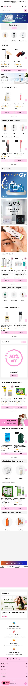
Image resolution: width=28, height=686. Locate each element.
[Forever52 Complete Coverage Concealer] (7, 54)
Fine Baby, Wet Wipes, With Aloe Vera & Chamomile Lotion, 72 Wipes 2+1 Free (20, 400)
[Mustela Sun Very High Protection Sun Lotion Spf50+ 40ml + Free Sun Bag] (7, 391)
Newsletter (4, 676)
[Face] (5, 128)
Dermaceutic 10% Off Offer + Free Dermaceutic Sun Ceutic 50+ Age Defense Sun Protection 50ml (7, 272)
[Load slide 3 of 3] (14, 22)
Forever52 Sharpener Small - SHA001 (20, 62)
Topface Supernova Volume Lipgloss (20, 104)
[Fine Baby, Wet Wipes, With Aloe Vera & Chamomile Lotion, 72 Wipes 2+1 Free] (20, 391)
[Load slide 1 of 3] (10, 22)
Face (5, 133)
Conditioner (20, 530)
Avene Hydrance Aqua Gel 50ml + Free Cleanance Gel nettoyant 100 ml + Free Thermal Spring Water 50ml (20, 272)
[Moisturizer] (14, 295)
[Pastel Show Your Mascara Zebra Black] (7, 146)
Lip (23, 133)
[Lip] (23, 128)
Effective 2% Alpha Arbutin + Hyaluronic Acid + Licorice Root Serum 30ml (7, 325)
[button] (1, 6)
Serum (22, 300)
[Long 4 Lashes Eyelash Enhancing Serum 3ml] (7, 96)
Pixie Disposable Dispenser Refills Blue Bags (7, 446)
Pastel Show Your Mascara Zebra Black (6, 154)
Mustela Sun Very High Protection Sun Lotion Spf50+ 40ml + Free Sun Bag (7, 400)
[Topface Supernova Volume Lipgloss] (20, 96)
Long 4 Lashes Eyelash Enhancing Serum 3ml (6, 104)
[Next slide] (25, 1)
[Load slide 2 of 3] (12, 22)
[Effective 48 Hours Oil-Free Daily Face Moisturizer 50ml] (20, 316)
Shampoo (7, 530)
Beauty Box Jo (4, 663)
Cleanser (5, 300)
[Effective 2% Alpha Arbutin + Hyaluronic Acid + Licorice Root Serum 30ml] (7, 316)
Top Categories (4, 666)
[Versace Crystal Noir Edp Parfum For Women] (20, 543)
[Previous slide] (2, 1)
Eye (14, 133)
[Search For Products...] (25, 10)
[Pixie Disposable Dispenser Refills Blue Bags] (7, 438)
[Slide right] (15, 28)
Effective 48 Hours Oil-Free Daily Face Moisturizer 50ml (20, 324)
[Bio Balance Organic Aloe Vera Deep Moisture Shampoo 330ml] (20, 491)
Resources (3, 673)
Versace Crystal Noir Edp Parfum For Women (20, 551)
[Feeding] (20, 470)
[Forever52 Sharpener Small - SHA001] (20, 54)
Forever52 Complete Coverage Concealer (5, 62)
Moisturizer (14, 300)
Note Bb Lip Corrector (19, 153)
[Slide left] (13, 28)
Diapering (7, 478)
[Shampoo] (7, 522)
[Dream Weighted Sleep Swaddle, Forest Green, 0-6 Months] (20, 438)
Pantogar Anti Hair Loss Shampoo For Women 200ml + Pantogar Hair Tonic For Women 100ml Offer (7, 500)
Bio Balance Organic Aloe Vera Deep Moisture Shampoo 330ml (19, 500)
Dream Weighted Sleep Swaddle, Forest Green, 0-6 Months (20, 446)
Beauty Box (15, 683)
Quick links (3, 670)
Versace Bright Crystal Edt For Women (7, 551)
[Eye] (14, 128)
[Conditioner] (20, 522)
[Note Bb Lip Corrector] (20, 146)
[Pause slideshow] (19, 22)
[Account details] (22, 6)
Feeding (20, 478)
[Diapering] (7, 470)
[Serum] (23, 295)
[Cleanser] (5, 295)
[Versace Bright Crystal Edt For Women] (7, 543)
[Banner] (5, 35)
